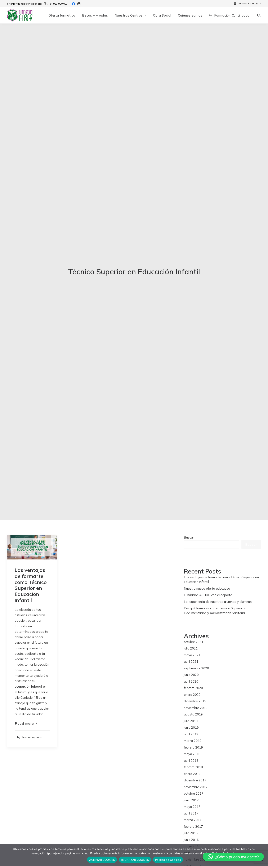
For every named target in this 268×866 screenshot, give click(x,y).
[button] (259, 15)
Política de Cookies (168, 859)
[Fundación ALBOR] (19, 15)
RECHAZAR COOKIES (135, 859)
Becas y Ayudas (95, 15)
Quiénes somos (190, 15)
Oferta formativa (62, 15)
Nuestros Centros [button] (129, 15)
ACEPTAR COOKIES (102, 859)
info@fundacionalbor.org (26, 3)
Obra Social (162, 15)
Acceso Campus (248, 3)
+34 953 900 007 (58, 3)
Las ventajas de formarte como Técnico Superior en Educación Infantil (31, 585)
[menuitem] (247, 3)
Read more (24, 724)
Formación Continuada (232, 15)
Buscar (189, 537)
